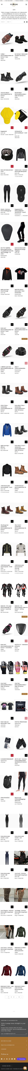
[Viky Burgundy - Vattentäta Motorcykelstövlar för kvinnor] (7, 509)
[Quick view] (26, 166)
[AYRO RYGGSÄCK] (7, 782)
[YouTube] (14, 1059)
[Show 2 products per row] (27, 22)
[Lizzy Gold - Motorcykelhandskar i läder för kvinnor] (7, 668)
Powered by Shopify (18, 1069)
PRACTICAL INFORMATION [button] (7, 1045)
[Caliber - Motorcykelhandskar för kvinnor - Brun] (7, 38)
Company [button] (3, 1049)
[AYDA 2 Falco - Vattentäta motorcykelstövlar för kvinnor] (7, 390)
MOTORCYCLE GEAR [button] (6, 1041)
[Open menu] (3, 4)
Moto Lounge (6, 1069)
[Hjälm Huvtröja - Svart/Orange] (7, 274)
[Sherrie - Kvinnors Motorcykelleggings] (7, 193)
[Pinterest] (6, 1059)
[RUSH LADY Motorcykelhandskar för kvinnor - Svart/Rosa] (7, 629)
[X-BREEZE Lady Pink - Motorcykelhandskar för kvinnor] (7, 351)
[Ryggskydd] (7, 116)
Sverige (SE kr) (6, 1066)
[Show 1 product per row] (24, 22)
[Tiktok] (4, 1059)
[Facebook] (1, 1059)
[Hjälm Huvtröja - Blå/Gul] (7, 430)
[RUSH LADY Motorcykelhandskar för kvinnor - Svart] (7, 312)
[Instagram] (9, 1059)
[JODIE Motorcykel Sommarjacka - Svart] (7, 470)
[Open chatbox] (25, 1068)
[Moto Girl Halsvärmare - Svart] (7, 154)
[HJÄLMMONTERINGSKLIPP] (7, 743)
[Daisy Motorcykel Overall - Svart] (7, 821)
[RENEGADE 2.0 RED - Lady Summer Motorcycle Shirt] (7, 971)
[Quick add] (12, 50)
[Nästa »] (21, 997)
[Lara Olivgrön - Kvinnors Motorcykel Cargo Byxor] (7, 895)
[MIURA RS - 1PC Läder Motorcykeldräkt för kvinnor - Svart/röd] (7, 590)
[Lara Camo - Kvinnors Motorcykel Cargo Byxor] (7, 932)
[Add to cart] (12, 127)
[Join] (25, 1034)
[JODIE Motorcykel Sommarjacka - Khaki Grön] (7, 549)
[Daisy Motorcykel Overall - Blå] (7, 858)
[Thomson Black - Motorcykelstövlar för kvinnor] (7, 77)
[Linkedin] (12, 1059)
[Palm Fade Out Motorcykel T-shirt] (7, 706)
